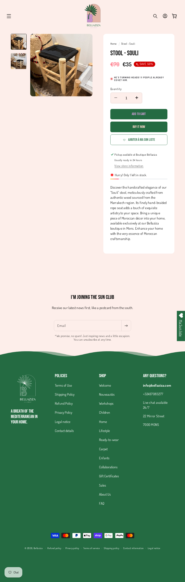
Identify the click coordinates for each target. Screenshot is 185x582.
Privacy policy (72, 548)
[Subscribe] (126, 325)
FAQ (101, 503)
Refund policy (54, 548)
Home (114, 43)
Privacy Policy (63, 412)
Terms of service (91, 548)
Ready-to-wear (109, 439)
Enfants (104, 458)
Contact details (64, 430)
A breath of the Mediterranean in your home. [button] (24, 417)
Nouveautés (107, 394)
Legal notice (62, 421)
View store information (128, 166)
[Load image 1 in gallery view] (19, 42)
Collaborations (108, 467)
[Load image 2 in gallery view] (19, 61)
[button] (9, 16)
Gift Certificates (109, 476)
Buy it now (139, 127)
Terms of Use (63, 385)
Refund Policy (64, 403)
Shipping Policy (64, 394)
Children (104, 412)
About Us (105, 494)
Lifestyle (104, 430)
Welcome (105, 385)
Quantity (116, 89)
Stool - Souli (128, 43)
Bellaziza (38, 548)
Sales (102, 485)
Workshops (106, 403)
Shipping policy (111, 548)
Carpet (103, 449)
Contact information (133, 548)
